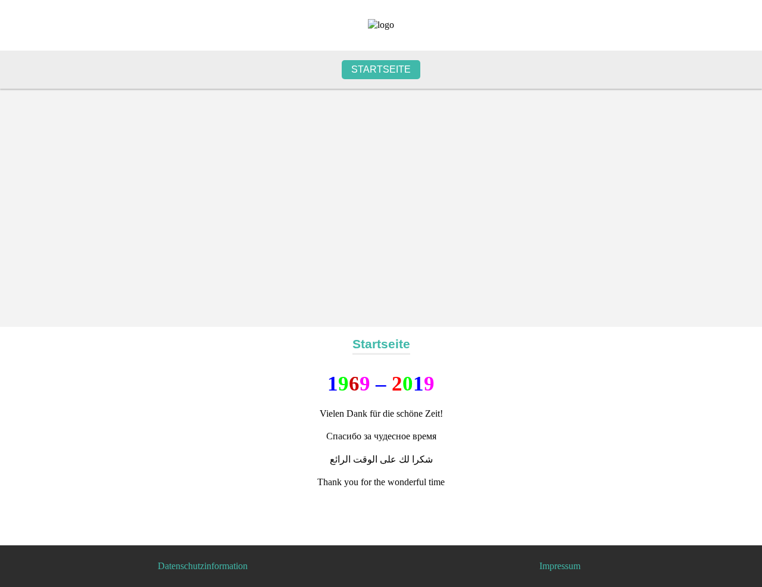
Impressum (559, 566)
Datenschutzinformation (203, 566)
